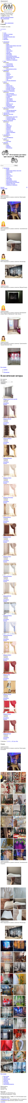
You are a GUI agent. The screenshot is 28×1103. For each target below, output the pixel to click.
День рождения (10, 93)
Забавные (8, 127)
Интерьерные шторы (8, 66)
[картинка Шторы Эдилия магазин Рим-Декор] (9, 693)
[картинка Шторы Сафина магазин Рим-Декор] (9, 653)
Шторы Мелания (7, 458)
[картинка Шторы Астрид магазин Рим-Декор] (9, 555)
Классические (9, 76)
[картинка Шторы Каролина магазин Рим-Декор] (9, 634)
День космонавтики (11, 101)
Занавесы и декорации (11, 59)
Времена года (9, 103)
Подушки (8, 141)
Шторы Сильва (7, 536)
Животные (9, 53)
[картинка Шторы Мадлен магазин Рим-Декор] (9, 594)
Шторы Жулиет (7, 733)
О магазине (6, 1082)
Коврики (8, 146)
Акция (5, 138)
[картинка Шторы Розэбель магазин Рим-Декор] (9, 614)
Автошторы (6, 112)
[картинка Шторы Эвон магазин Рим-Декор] (9, 673)
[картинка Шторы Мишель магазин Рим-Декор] (9, 437)
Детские (8, 52)
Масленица (9, 105)
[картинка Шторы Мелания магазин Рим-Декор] (9, 456)
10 (12, 741)
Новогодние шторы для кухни (13, 45)
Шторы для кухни (10, 58)
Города (8, 75)
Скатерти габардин (11, 119)
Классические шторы (11, 56)
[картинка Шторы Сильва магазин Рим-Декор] (9, 535)
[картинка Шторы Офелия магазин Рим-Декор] (9, 417)
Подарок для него (10, 88)
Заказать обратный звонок (7, 17)
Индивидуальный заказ (9, 36)
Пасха (7, 102)
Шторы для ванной (8, 120)
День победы (9, 100)
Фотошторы (6, 41)
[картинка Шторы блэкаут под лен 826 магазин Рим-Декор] (8, 397)
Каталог (3, 187)
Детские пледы (10, 87)
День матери (9, 98)
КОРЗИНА (3, 29)
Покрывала (6, 70)
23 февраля (9, 96)
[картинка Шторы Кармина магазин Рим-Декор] (9, 575)
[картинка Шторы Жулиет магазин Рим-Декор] (9, 732)
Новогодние (9, 47)
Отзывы (5, 38)
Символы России (10, 106)
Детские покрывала (11, 80)
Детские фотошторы (11, 110)
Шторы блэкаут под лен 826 (10, 399)
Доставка (5, 1077)
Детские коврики (10, 111)
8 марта (8, 97)
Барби (7, 44)
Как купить (6, 1076)
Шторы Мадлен (7, 595)
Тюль (4, 61)
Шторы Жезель (7, 517)
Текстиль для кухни (8, 114)
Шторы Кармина (7, 576)
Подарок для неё (10, 89)
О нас (4, 32)
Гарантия (5, 1080)
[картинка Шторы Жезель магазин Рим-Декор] (9, 515)
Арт (7, 79)
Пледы (5, 81)
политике (3, 1101)
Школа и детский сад (11, 94)
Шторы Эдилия (7, 694)
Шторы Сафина (7, 655)
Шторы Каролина (7, 635)
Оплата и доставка (8, 34)
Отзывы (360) (4, 188)
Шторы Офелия (7, 418)
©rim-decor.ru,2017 (5, 1099)
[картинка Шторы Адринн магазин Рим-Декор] (9, 476)
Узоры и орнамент (10, 132)
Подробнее (6, 403)
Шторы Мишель (7, 438)
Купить (5, 404)
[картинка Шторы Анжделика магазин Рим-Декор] (9, 496)
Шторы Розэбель (7, 615)
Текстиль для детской (8, 107)
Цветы (8, 48)
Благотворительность (8, 1084)
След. (14, 741)
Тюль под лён (9, 65)
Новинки (5, 142)
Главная (5, 369)
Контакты (5, 39)
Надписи (8, 128)
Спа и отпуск (9, 131)
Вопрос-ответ (6, 1079)
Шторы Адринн (7, 477)
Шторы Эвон (6, 674)
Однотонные (9, 63)
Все (17, 741)
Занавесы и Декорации (9, 91)
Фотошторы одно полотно (12, 57)
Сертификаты (6, 134)
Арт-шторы (9, 54)
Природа (8, 49)
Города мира (9, 50)
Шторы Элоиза (7, 714)
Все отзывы (3, 367)
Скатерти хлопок (10, 118)
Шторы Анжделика (8, 497)
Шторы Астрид (7, 556)
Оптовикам (6, 35)
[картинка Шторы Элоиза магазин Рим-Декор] (9, 712)
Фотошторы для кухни (11, 116)
